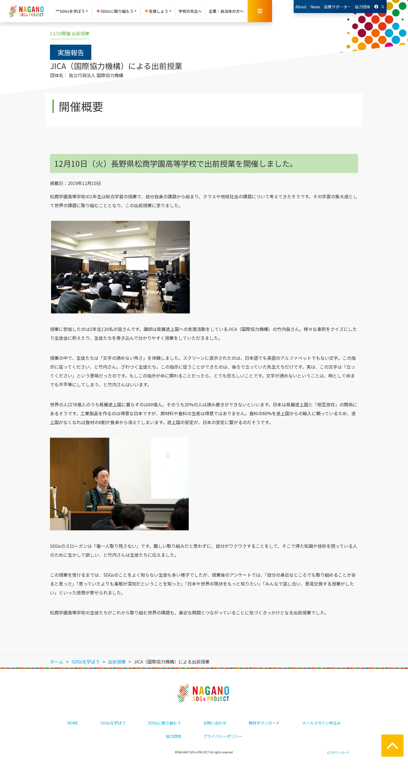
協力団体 (362, 6)
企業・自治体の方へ (226, 11)
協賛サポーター (337, 6)
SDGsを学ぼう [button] (72, 11)
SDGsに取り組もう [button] (117, 11)
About (301, 6)
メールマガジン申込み (321, 723)
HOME (72, 723)
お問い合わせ (214, 723)
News (315, 6)
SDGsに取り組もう (164, 723)
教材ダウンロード (264, 723)
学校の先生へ (190, 11)
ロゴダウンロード (338, 752)
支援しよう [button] (158, 11)
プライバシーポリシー (222, 736)
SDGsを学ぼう (113, 723)
